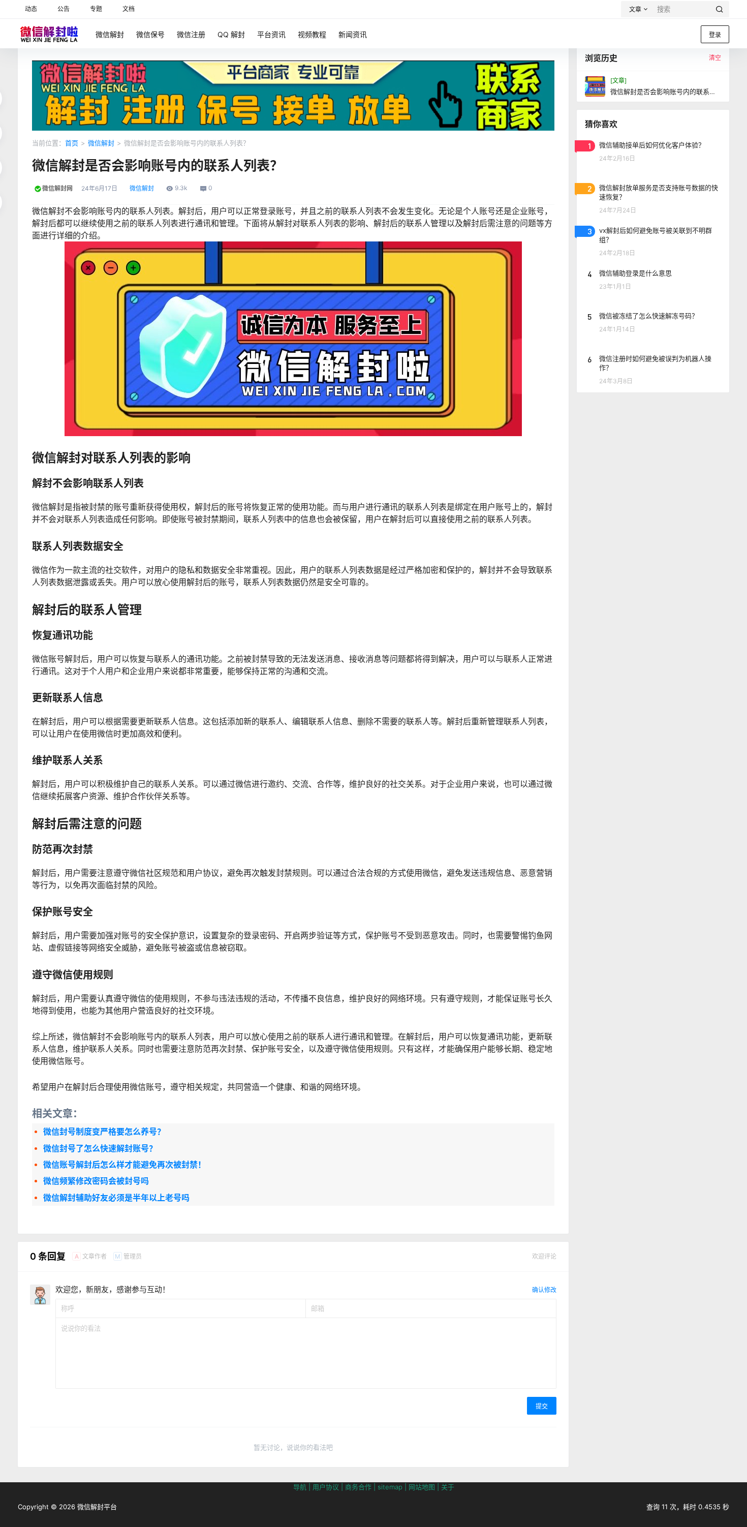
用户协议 (326, 1487)
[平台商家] (293, 65)
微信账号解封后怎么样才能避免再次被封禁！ (124, 1164)
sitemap (390, 1487)
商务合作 (358, 1487)
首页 (71, 143)
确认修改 (544, 1290)
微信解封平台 (96, 1507)
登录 (715, 35)
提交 (542, 1406)
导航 (299, 1487)
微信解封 (101, 143)
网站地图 (422, 1487)
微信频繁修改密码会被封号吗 (96, 1181)
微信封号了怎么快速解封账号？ (100, 1148)
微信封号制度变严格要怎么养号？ (104, 1131)
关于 (447, 1487)
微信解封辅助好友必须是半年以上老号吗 (116, 1198)
